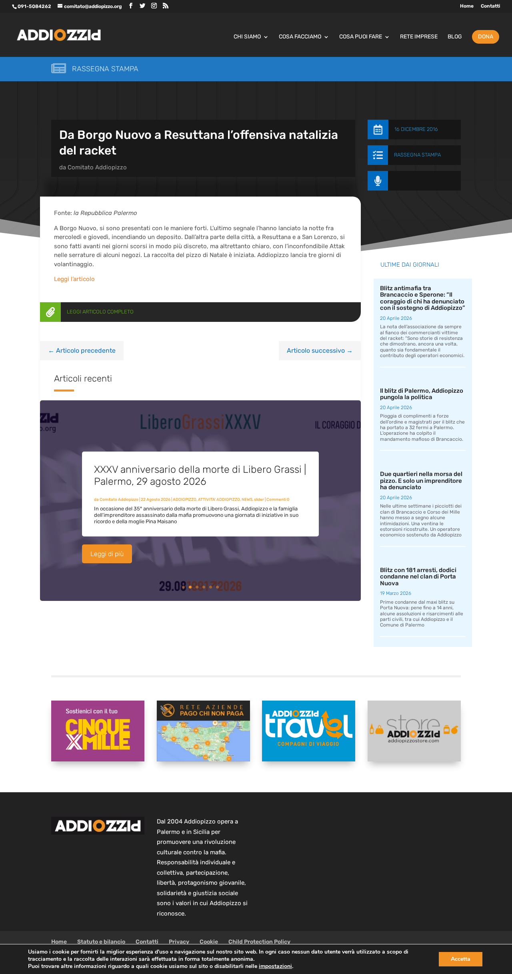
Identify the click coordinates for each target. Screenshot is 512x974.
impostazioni (275, 966)
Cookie (209, 941)
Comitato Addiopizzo (97, 167)
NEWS (247, 499)
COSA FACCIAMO (300, 37)
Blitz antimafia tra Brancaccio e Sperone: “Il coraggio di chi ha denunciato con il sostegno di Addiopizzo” (422, 298)
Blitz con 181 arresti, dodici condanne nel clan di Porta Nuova (418, 576)
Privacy (179, 941)
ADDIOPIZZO (184, 499)
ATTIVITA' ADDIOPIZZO (219, 499)
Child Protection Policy (259, 941)
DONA (485, 36)
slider (259, 499)
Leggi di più (107, 554)
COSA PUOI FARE (360, 37)
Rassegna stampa (105, 68)
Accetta (460, 959)
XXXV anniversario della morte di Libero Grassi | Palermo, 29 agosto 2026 (200, 475)
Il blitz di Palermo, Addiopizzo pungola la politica (421, 394)
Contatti (490, 6)
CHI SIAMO (247, 37)
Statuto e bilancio (101, 941)
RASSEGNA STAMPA (417, 155)
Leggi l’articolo (74, 279)
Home (467, 6)
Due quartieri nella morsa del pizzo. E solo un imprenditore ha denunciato (421, 480)
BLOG (455, 37)
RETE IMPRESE (419, 37)
